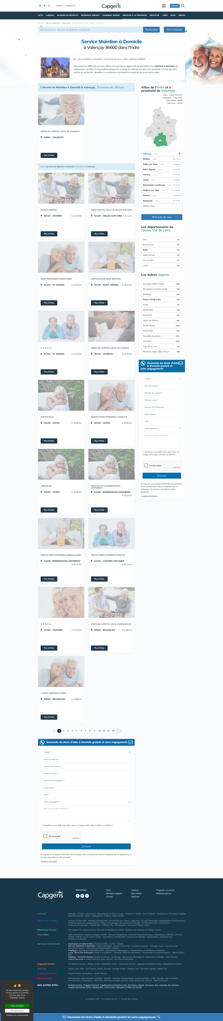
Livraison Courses (139, 946)
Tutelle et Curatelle (77, 939)
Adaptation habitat (172, 964)
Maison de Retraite (77, 920)
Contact (59, 6)
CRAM (71, 936)
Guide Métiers (100, 973)
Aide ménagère (104, 946)
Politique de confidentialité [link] (17, 1015)
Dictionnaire (120, 925)
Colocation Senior (127, 964)
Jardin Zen (162, 968)
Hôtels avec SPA (76, 968)
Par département (87, 929)
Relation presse (163, 893)
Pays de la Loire (161, 346)
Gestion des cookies (129, 999)
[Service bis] (61, 464)
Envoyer (86, 846)
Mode (100, 968)
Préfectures (159, 934)
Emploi (181, 15)
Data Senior (118, 916)
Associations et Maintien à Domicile (148, 950)
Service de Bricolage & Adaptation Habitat (143, 957)
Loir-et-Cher (161, 260)
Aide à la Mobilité (103, 952)
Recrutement (88, 978)
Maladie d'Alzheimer (98, 920)
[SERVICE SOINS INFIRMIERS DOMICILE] (111, 533)
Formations (87, 973)
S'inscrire (174, 6)
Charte (109, 896)
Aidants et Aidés (133, 913)
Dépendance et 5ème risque (110, 913)
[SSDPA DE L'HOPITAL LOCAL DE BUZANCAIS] (111, 602)
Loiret (161, 265)
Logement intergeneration (149, 964)
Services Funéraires (123, 959)
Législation (95, 925)
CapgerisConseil (91, 985)
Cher (161, 239)
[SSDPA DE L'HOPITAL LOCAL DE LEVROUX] (111, 326)
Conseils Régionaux (117, 934)
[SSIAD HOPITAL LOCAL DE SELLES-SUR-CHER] (111, 188)
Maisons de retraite (67, 15)
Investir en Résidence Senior (110, 929)
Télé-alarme (171, 957)
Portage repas (157, 946)
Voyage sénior (119, 968)
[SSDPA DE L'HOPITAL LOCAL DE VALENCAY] (61, 109)
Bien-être (154, 15)
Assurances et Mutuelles (114, 936)
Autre (147, 925)
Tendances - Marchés (92, 980)
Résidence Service (90, 15)
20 (104, 730)
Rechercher (151, 29)
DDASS (178, 934)
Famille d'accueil (149, 923)
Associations (152, 936)
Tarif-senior (109, 987)
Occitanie (161, 341)
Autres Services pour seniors (99, 959)
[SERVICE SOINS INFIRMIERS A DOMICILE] (111, 395)
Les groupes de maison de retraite (123, 923)
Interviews (91, 913)
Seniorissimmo (75, 985)
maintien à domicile (164, 66)
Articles (81, 913)
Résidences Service (46, 930)
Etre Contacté (174, 29)
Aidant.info (97, 987)
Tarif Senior (90, 968)
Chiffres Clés (108, 925)
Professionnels (44, 978)
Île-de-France (161, 325)
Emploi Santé (74, 973)
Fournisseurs (74, 978)
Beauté (107, 968)
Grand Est (161, 315)
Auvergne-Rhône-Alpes (161, 284)
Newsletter (71, 6)
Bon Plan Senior (75, 916)
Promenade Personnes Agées (156, 952)
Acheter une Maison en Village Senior (143, 929)
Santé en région (92, 934)
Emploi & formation (47, 973)
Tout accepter (17, 1005)
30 (108, 730)
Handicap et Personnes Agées (171, 913)
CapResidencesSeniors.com (113, 985)
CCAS (85, 936)
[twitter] (44, 6)
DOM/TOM (161, 310)
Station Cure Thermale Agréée (141, 968)
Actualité (41, 914)
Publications (97, 916)
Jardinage (116, 957)
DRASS (170, 934)
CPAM (79, 936)
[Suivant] (118, 731)
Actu (40, 15)
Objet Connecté (160, 980)
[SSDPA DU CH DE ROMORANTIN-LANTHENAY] (111, 464)
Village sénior (93, 964)
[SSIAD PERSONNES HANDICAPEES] (61, 257)
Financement (127, 978)
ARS (70, 934)
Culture (107, 916)
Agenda (50, 15)
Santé (87, 916)
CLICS (98, 936)
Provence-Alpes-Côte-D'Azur (161, 351)
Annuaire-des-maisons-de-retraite (162, 985)
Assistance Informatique (117, 950)
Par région (73, 929)
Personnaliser (17, 1010)
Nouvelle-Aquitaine (161, 336)
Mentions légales (114, 893)
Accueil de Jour (116, 920)
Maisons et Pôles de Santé (129, 987)
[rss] (49, 6)
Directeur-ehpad (136, 985)
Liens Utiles (43, 935)
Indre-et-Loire (161, 255)
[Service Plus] (61, 395)
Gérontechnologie (112, 980)
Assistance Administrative (91, 950)
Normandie (161, 330)
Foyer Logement (132, 920)
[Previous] (54, 731)
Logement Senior (111, 15)
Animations (164, 923)
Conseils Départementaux (140, 934)
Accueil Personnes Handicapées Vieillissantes (163, 920)
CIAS (92, 936)
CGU (108, 890)
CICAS (120, 943)
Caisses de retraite (136, 936)
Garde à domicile (121, 946)
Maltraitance (166, 936)
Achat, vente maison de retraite (137, 980)
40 (113, 730)
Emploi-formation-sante (79, 987)
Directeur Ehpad (135, 925)
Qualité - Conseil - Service (107, 978)
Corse (161, 304)
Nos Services (74, 980)
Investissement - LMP (145, 978)
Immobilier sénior (109, 964)
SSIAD (116, 948)
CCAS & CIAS (101, 943)
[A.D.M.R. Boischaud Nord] (61, 671)
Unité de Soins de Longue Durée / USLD (87, 923)
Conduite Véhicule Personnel (126, 952)
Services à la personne (135, 15)
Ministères (79, 934)
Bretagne (161, 294)
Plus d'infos (49, 155)
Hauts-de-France (161, 320)
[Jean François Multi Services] (111, 257)
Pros (173, 15)
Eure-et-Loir (161, 244)
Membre (165, 6)
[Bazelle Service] (61, 188)
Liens (165, 15)
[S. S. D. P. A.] (61, 326)
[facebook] (40, 6)
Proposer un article (165, 890)
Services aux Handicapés (99, 948)
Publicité (135, 896)
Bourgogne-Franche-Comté (161, 289)
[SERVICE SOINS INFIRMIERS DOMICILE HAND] (61, 533)
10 (99, 730)
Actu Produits (149, 913)
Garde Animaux (102, 957)
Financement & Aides (78, 925)
